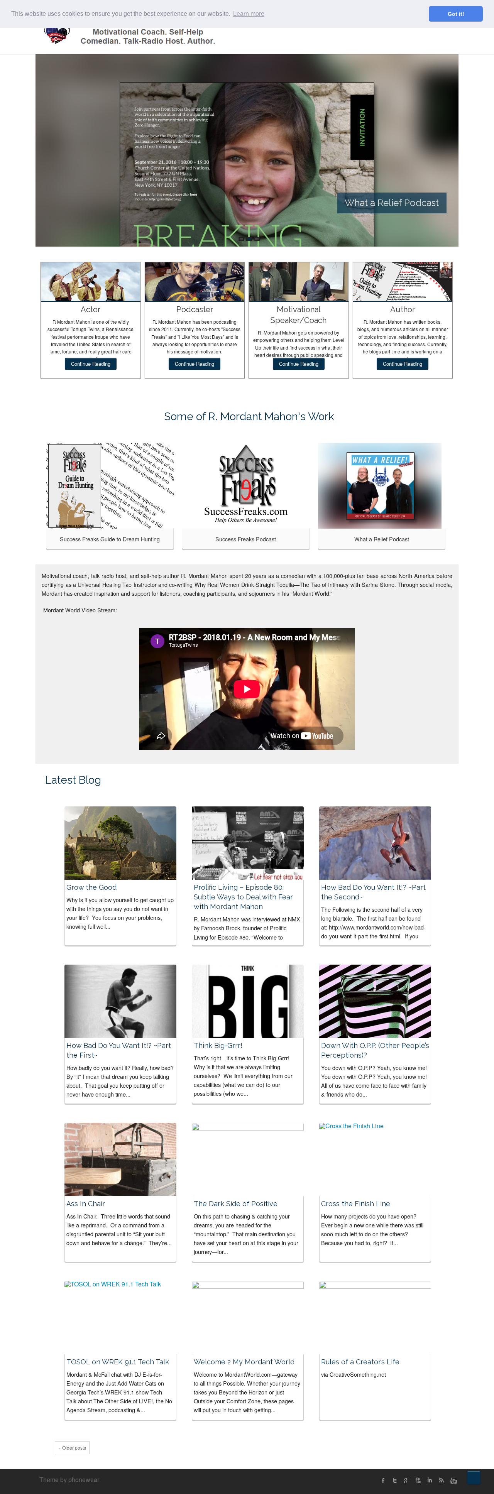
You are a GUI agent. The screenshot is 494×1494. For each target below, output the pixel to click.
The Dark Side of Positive (235, 1204)
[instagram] (452, 1480)
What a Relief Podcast (381, 539)
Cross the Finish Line (355, 1204)
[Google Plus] (406, 1480)
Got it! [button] (456, 14)
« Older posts (72, 1447)
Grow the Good (91, 887)
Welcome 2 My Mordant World (244, 1362)
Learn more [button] (248, 13)
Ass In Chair (85, 1204)
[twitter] (395, 1480)
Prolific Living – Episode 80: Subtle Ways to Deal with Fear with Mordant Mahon (243, 897)
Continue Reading (90, 363)
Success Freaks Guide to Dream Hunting (110, 539)
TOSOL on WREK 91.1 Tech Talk (117, 1362)
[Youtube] (418, 1480)
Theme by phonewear (69, 1479)
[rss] (441, 1480)
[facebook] (383, 1480)
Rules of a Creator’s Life (360, 1362)
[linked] (429, 1480)
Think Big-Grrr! (218, 1045)
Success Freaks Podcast (245, 539)
